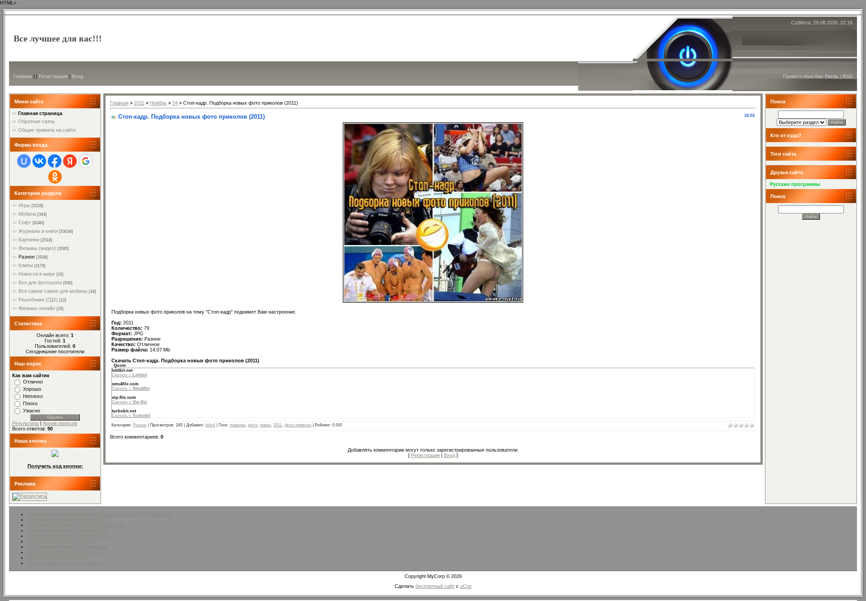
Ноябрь (158, 103)
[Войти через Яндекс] (70, 161)
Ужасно (31, 410)
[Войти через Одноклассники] (55, 177)
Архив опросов (60, 423)
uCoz (466, 586)
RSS (847, 76)
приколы (237, 425)
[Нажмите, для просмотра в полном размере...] (433, 301)
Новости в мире (36, 274)
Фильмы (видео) (37, 248)
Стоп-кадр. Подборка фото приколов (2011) (76, 524)
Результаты (25, 423)
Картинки (28, 239)
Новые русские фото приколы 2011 (67, 519)
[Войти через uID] (24, 161)
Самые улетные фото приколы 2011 (68, 530)
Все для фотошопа (40, 282)
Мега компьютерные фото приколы (67, 546)
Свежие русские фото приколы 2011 (68, 535)
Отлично (33, 381)
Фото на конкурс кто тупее (57, 557)
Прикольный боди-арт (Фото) (60, 541)
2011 (139, 103)
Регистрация (53, 76)
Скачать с (129, 375)
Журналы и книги (38, 231)
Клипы (25, 265)
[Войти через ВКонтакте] (39, 161)
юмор (265, 425)
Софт (24, 222)
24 (175, 103)
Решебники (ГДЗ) (38, 299)
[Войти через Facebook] (54, 161)
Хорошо (32, 389)
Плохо (30, 403)
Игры (24, 205)
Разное (26, 256)
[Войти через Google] (85, 161)
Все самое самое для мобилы (53, 291)
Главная (23, 76)
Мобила (27, 214)
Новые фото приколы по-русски (64, 552)
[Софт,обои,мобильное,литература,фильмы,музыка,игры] (55, 455)
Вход (77, 76)
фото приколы (298, 425)
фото (253, 425)
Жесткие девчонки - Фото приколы (66, 562)
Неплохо (33, 396)
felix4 (210, 425)
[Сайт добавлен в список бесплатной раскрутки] (29, 496)
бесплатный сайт (435, 586)
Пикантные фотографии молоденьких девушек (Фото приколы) (99, 514)
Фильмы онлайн (36, 308)
